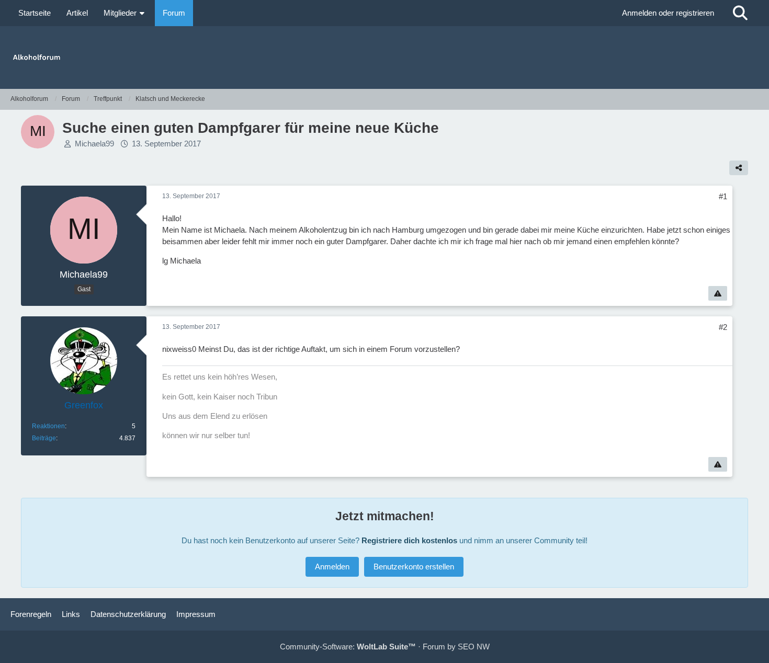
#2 (723, 327)
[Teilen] (738, 168)
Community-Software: (348, 646)
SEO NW (474, 646)
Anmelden (332, 566)
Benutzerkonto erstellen (414, 566)
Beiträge (44, 438)
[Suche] (740, 13)
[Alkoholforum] (384, 57)
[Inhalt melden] (717, 293)
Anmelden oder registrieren (668, 12)
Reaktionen (48, 426)
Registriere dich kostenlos (409, 540)
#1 (723, 196)
